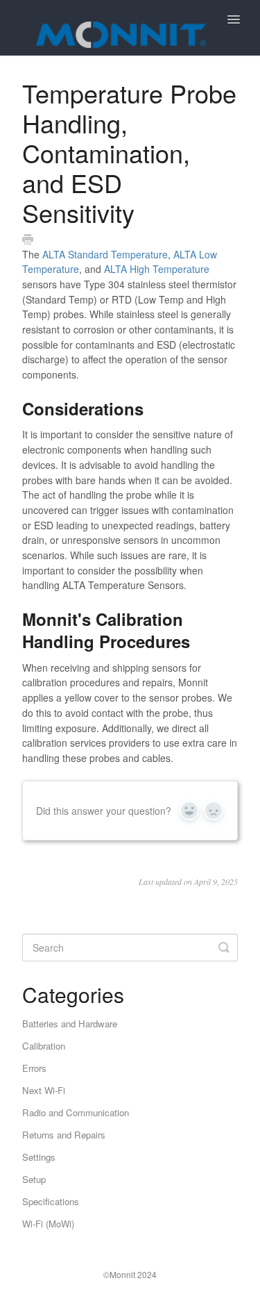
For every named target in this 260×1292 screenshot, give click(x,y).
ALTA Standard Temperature (105, 254)
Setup (34, 1179)
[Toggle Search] (223, 947)
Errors (34, 1068)
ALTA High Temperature (156, 269)
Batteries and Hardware (69, 1023)
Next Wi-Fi (43, 1090)
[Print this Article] (27, 240)
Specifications (50, 1201)
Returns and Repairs (63, 1134)
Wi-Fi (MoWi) (48, 1223)
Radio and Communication (75, 1112)
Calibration (43, 1045)
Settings (38, 1156)
